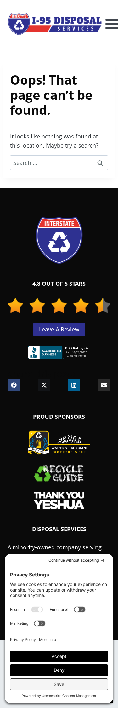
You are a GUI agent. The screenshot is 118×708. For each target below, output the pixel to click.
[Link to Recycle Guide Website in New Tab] (59, 473)
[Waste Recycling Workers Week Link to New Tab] (59, 442)
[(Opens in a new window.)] (59, 352)
